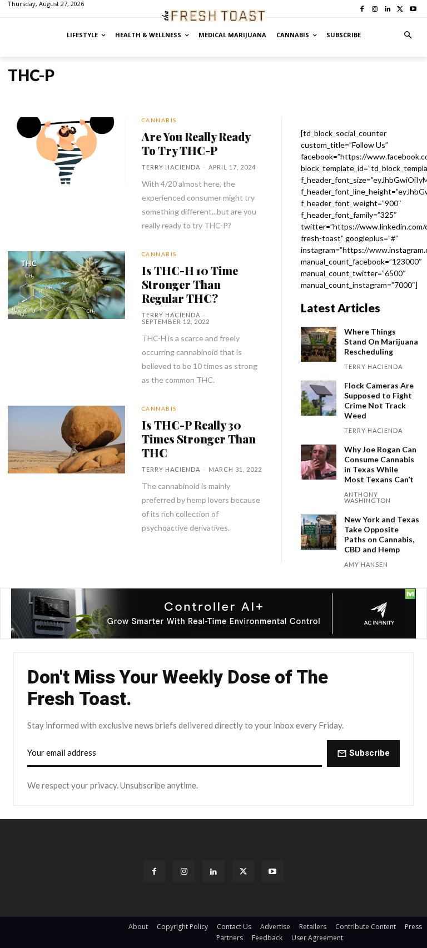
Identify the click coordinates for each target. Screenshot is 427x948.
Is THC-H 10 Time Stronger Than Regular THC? (190, 284)
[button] (408, 35)
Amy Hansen (366, 564)
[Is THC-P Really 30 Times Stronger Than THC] (66, 439)
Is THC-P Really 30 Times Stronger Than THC (199, 438)
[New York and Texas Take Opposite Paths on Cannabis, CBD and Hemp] (318, 532)
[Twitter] (243, 871)
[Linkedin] (213, 871)
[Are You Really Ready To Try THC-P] (66, 151)
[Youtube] (273, 871)
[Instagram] (184, 871)
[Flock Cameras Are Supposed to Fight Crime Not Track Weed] (318, 398)
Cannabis (159, 120)
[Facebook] (154, 871)
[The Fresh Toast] (213, 16)
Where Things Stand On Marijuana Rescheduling (381, 341)
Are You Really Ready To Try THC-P (196, 143)
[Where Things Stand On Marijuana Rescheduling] (318, 344)
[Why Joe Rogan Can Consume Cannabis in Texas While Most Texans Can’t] (318, 462)
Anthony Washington (367, 497)
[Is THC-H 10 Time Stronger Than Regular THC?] (66, 285)
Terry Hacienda (171, 167)
